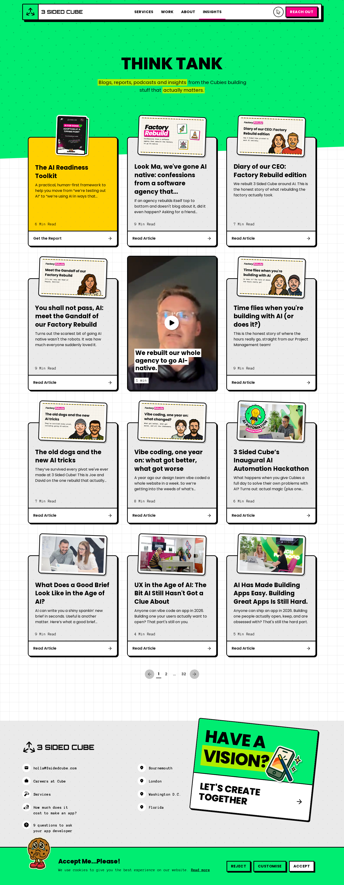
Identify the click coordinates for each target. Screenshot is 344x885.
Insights (212, 12)
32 (183, 674)
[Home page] (53, 11)
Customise (270, 866)
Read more (200, 870)
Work (167, 12)
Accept (301, 866)
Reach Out (301, 12)
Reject (238, 866)
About (188, 12)
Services (144, 12)
